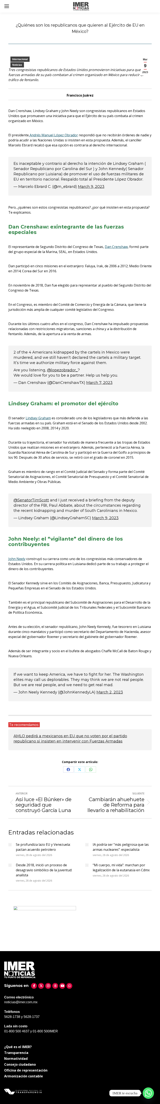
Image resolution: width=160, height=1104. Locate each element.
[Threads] (55, 986)
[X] (41, 986)
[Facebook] (34, 986)
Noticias (17, 64)
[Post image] (10, 844)
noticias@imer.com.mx (21, 1002)
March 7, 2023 (99, 382)
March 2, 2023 (109, 692)
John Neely (16, 559)
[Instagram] (48, 986)
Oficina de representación (26, 1070)
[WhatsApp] (69, 986)
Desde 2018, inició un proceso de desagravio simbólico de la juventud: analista (44, 870)
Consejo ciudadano (20, 1064)
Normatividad (16, 1058)
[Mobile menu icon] (6, 6)
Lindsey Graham (38, 418)
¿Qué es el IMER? (18, 1047)
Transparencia (16, 1053)
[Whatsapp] (148, 1093)
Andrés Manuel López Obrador (53, 135)
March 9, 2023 (91, 186)
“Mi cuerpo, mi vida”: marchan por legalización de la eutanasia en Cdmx (121, 867)
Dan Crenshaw (116, 246)
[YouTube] (62, 986)
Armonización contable (23, 1076)
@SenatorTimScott (31, 500)
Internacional (20, 59)
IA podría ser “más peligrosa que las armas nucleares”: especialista (121, 847)
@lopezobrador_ (62, 370)
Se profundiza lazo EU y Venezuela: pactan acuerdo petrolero (43, 847)
